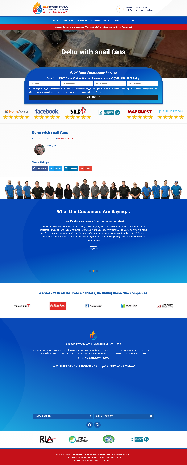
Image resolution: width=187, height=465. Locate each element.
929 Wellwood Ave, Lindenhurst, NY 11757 (93, 344)
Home (55, 20)
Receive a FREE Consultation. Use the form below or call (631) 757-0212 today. (93, 78)
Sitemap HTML (92, 460)
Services (80, 20)
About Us (66, 20)
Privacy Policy (94, 92)
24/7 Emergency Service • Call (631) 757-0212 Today (93, 366)
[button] (40, 168)
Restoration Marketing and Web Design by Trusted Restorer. (93, 457)
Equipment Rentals (99, 20)
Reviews (117, 20)
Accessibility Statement (121, 454)
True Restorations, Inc (80, 454)
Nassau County (43, 416)
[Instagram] (97, 425)
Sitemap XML (79, 460)
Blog (108, 454)
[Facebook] (89, 425)
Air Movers (62, 138)
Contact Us (129, 20)
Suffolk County (104, 416)
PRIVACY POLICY (106, 460)
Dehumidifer (72, 138)
